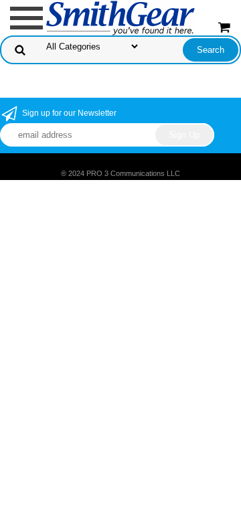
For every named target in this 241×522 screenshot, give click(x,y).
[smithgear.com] (120, 17)
